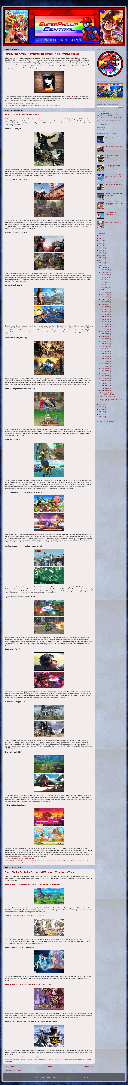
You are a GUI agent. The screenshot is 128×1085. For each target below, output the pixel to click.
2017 (101, 258)
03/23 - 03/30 (105, 363)
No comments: (29, 103)
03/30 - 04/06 (105, 361)
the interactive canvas (53, 105)
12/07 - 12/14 (105, 275)
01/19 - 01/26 (105, 385)
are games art (14, 105)
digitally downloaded (28, 105)
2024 (101, 240)
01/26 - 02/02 (105, 383)
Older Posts (88, 1067)
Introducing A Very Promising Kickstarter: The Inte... (108, 393)
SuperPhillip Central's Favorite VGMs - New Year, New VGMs (39, 872)
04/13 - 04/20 (105, 356)
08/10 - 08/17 (105, 316)
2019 (101, 253)
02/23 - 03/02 (105, 373)
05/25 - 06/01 (105, 341)
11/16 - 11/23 (105, 282)
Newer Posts (10, 1067)
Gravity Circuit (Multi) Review (113, 222)
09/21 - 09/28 (105, 302)
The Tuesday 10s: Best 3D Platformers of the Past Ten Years (113, 176)
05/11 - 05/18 (105, 346)
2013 (101, 404)
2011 (100, 409)
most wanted (85, 860)
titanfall (34, 863)
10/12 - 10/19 (105, 294)
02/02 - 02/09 (105, 380)
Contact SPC (101, 127)
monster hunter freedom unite (48, 1059)
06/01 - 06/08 (105, 339)
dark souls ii (26, 860)
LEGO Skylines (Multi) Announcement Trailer (111, 213)
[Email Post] (36, 103)
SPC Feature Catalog (103, 113)
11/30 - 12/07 (105, 277)
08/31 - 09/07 (105, 309)
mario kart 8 (62, 860)
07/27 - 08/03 (105, 321)
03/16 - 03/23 (105, 366)
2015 (101, 263)
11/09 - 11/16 (105, 284)
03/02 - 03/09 (105, 371)
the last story (88, 1059)
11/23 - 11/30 (105, 280)
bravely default (17, 860)
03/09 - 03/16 (105, 368)
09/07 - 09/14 (105, 307)
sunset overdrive (10, 863)
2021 (101, 248)
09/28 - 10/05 (105, 299)
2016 (101, 260)
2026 (101, 235)
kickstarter (38, 105)
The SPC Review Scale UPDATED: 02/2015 (110, 118)
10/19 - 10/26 (105, 292)
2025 (101, 238)
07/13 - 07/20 (105, 326)
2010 (101, 412)
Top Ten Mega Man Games (113, 137)
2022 (101, 245)
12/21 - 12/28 (105, 270)
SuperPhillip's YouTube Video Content (108, 120)
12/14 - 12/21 (105, 272)
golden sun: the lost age (31, 1059)
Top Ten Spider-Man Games (113, 146)
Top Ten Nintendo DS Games (113, 184)
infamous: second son (51, 860)
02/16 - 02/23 (105, 376)
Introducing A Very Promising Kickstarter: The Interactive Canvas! (42, 53)
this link (70, 96)
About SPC (100, 129)
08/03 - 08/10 (105, 319)
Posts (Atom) (17, 1070)
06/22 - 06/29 (105, 331)
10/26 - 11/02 (105, 289)
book (20, 105)
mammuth (76, 1078)
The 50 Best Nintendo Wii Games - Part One (112, 166)
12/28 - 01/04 (105, 267)
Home (49, 1067)
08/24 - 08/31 (105, 312)
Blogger (89, 1078)
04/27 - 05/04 (105, 351)
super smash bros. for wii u (23, 863)
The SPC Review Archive (104, 115)
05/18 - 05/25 (105, 344)
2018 (101, 255)
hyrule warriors (39, 860)
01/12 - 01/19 (105, 388)
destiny (33, 860)
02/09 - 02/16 (105, 378)
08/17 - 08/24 (105, 314)
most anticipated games (74, 860)
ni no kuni (60, 1059)
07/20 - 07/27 (105, 324)
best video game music (16, 1059)
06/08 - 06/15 (105, 336)
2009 (101, 414)
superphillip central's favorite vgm (74, 1059)
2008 (101, 417)
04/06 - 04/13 (105, 358)
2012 (101, 407)
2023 (101, 243)
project (44, 105)
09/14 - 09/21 (105, 304)
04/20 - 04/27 (105, 353)
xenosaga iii (8, 1061)
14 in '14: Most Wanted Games (22, 114)
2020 (101, 250)
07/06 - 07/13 (105, 329)
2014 (11, 860)
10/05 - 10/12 (105, 297)
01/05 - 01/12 (105, 390)
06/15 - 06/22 (105, 334)
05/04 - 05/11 (105, 348)
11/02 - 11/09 (105, 287)
